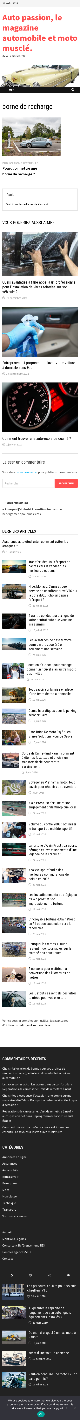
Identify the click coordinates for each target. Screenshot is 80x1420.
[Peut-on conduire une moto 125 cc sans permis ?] (14, 1374)
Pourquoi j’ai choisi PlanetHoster (27, 509)
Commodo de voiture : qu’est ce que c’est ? (29, 1127)
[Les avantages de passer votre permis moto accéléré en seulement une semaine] (14, 640)
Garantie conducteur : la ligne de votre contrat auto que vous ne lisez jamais (51, 620)
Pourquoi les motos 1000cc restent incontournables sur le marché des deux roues (50, 948)
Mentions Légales (14, 1239)
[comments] (49, 1275)
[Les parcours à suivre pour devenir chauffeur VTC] (13, 1286)
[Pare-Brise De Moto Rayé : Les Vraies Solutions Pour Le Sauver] (14, 732)
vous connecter (27, 472)
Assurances (9, 1163)
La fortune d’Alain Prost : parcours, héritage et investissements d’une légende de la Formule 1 (53, 849)
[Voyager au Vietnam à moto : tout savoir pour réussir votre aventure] (14, 782)
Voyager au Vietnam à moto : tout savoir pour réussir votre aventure (53, 784)
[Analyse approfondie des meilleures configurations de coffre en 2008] (14, 870)
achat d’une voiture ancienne (49, 1353)
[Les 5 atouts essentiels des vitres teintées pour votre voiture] (14, 993)
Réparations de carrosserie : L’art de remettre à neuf (36, 1089)
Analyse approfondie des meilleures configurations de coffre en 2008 (49, 874)
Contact (7, 1258)
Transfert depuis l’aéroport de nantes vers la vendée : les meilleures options (49, 566)
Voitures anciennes (14, 1216)
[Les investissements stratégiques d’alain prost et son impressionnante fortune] (14, 895)
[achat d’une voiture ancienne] (14, 1353)
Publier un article (16, 503)
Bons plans (9, 1183)
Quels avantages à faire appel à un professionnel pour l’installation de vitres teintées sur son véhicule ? (39, 287)
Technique (9, 1203)
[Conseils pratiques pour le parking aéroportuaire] (14, 711)
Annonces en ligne (14, 1157)
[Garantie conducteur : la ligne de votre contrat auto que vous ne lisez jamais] (14, 616)
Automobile (10, 1170)
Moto (6, 1190)
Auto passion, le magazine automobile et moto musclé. (39, 32)
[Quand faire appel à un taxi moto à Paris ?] (14, 1333)
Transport (9, 1209)
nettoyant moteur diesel (35, 1025)
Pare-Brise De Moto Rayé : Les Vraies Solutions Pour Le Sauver (51, 734)
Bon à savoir (10, 1177)
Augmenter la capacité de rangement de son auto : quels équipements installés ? (50, 1312)
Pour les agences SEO (16, 1252)
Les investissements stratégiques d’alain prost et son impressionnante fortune (53, 899)
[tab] (11, 1275)
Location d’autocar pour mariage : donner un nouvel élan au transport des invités (51, 669)
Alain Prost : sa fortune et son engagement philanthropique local (52, 805)
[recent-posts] (30, 1275)
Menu (13, 90)
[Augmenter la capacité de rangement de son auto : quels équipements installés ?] (14, 1308)
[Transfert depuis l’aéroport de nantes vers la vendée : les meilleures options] (14, 562)
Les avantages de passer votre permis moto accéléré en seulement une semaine (50, 644)
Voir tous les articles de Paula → (27, 204)
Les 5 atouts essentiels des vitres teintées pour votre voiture (53, 995)
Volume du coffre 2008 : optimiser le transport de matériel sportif (52, 826)
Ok (41, 1414)
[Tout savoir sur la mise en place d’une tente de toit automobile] (14, 690)
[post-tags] (68, 1275)
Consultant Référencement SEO (23, 1245)
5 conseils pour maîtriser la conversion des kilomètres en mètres (49, 973)
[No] (75, 1408)
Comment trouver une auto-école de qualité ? (36, 438)
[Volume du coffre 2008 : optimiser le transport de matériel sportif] (14, 824)
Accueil (7, 1232)
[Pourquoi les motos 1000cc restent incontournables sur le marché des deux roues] (14, 944)
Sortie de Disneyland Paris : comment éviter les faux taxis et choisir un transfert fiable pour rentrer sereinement (48, 760)
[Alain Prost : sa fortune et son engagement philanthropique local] (14, 803)
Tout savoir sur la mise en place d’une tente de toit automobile (51, 691)
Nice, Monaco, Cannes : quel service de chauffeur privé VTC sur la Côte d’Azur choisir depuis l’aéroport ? (53, 593)
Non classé (9, 1196)
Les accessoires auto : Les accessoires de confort (34, 1084)
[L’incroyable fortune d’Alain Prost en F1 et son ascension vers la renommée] (14, 919)
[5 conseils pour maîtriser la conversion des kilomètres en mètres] (14, 969)
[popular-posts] (11, 1275)
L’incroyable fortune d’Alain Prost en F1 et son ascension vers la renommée (52, 923)
